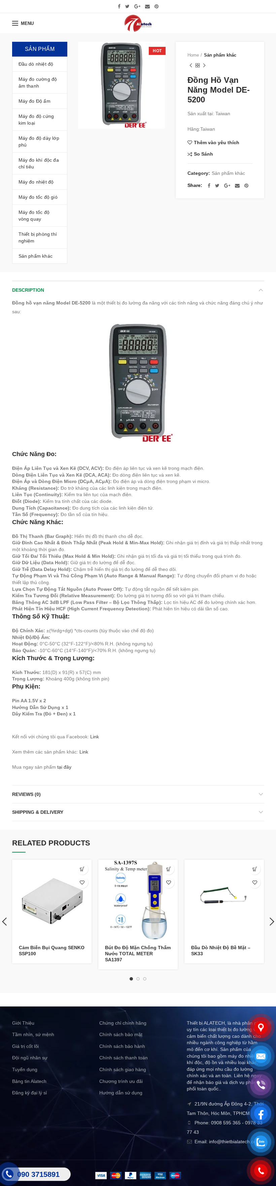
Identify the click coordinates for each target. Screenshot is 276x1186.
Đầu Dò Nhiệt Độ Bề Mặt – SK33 (220, 950)
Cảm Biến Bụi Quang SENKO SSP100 (51, 950)
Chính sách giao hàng (122, 1069)
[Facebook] (119, 6)
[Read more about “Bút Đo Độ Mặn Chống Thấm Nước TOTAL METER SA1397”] (168, 869)
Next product (204, 65)
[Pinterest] (156, 6)
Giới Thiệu (23, 1023)
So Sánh (203, 154)
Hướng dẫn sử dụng (120, 1092)
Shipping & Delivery (37, 812)
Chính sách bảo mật (120, 1034)
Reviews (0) (26, 794)
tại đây (64, 767)
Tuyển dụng (24, 1069)
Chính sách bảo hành (122, 1046)
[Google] (137, 6)
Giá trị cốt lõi (25, 1046)
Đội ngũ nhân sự (29, 1057)
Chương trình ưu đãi (121, 1081)
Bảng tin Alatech (29, 1081)
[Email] (147, 6)
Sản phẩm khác (220, 55)
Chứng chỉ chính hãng (122, 1023)
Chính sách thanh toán (123, 1057)
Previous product (190, 65)
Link (94, 736)
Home (193, 55)
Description (28, 290)
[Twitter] (127, 6)
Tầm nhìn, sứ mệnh (33, 1034)
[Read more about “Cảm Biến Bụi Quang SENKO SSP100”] (82, 869)
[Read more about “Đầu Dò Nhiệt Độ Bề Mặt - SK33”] (255, 869)
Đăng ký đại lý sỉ (29, 1092)
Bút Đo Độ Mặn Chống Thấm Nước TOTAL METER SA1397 (138, 953)
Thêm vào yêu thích (216, 142)
